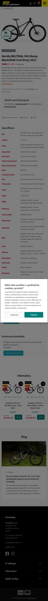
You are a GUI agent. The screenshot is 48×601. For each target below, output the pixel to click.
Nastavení (14, 315)
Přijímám (33, 315)
